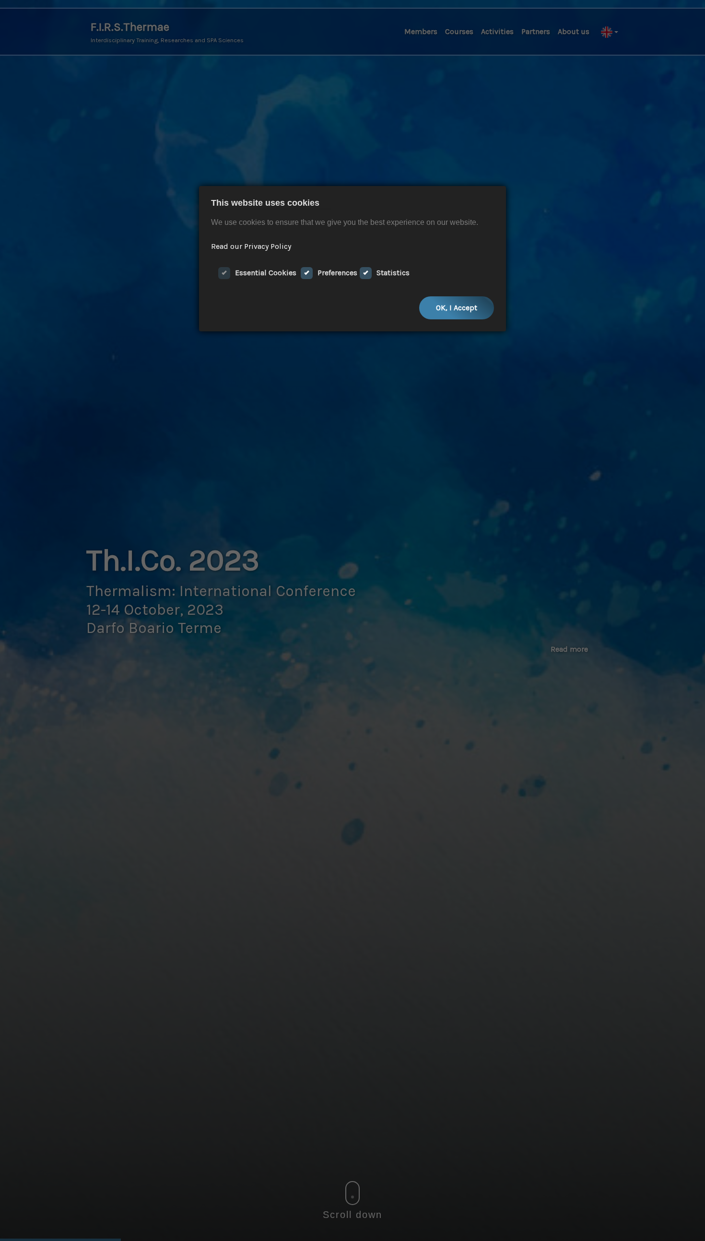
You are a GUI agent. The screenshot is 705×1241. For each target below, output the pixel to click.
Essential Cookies (265, 272)
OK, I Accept (456, 307)
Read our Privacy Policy (251, 246)
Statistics (393, 272)
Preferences (337, 272)
